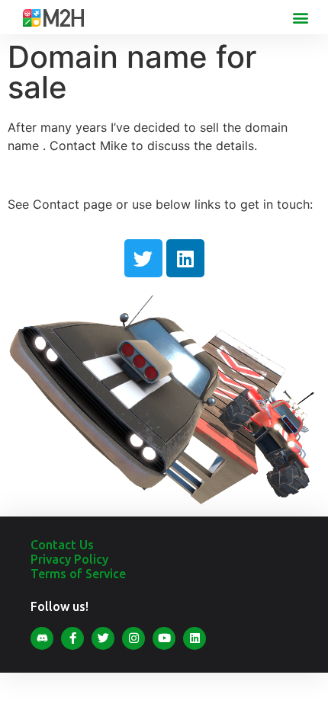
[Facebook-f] (72, 638)
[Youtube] (164, 638)
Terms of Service (78, 573)
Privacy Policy (69, 559)
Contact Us (62, 545)
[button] (300, 17)
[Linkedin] (185, 258)
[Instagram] (133, 638)
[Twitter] (143, 258)
